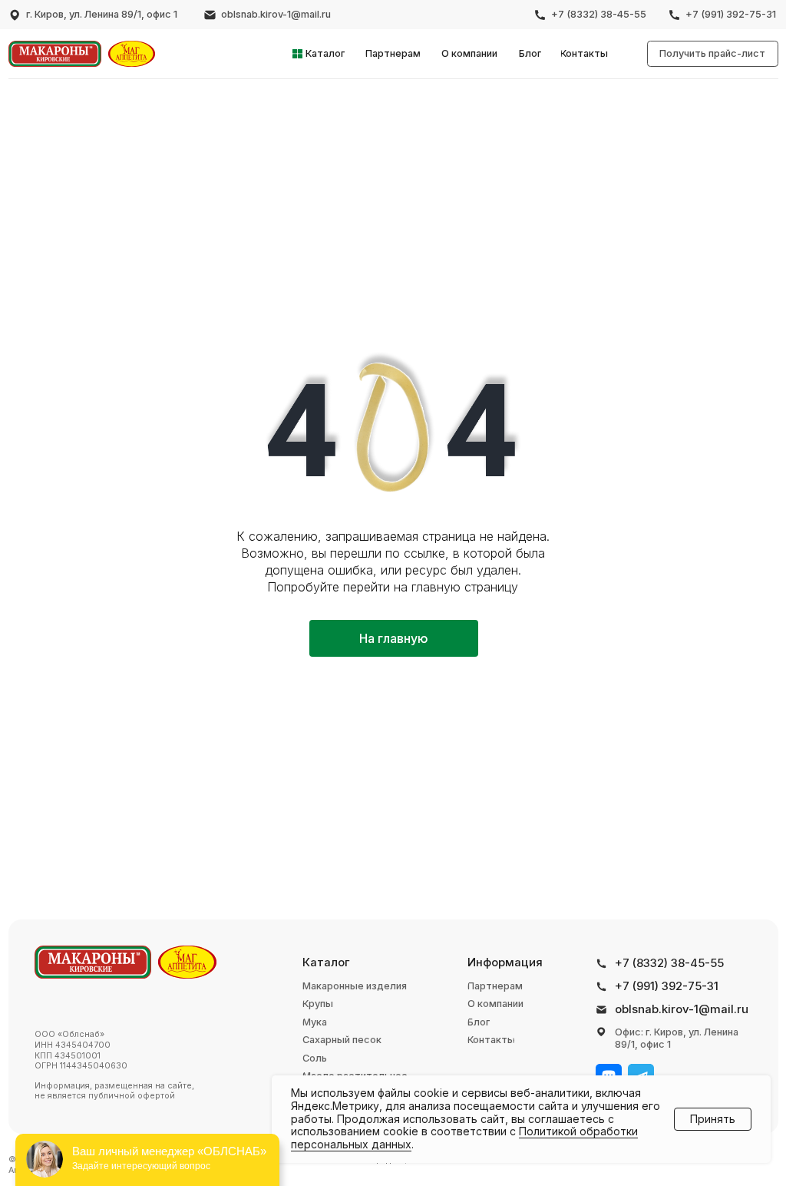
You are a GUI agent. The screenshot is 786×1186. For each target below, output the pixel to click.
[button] (712, 54)
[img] (55, 54)
